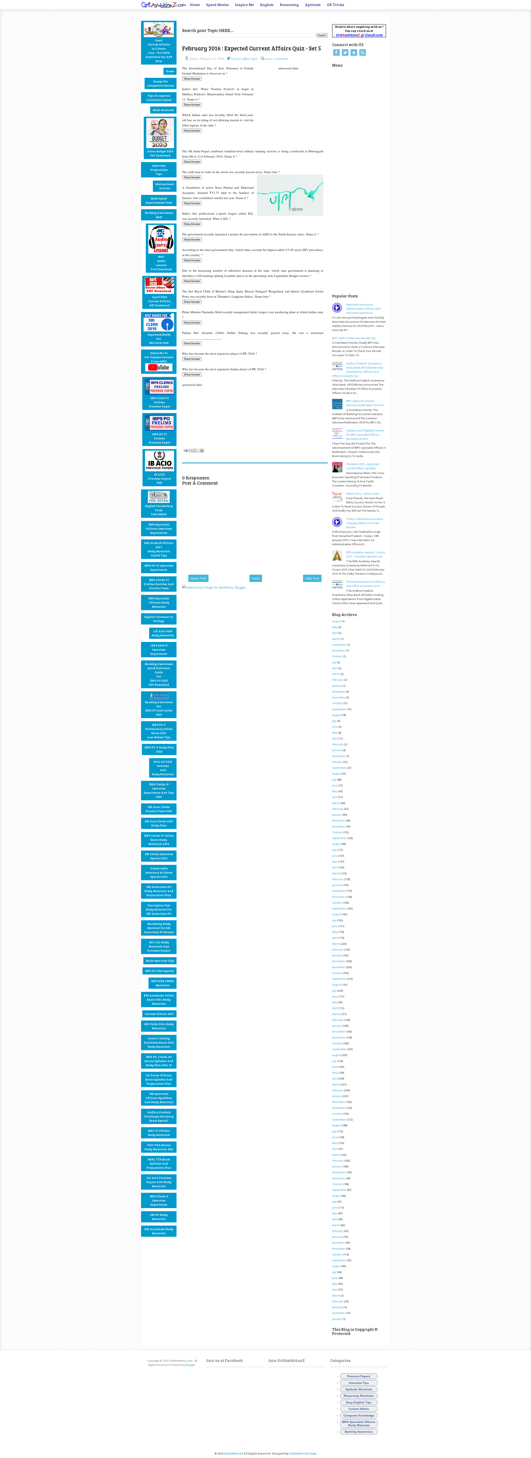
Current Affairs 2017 (159, 1014)
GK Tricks (335, 4)
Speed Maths (217, 4)
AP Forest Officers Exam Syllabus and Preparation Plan (158, 1079)
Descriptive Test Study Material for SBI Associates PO (159, 909)
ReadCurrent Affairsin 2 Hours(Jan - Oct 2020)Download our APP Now (158, 50)
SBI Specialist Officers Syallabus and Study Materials (158, 1098)
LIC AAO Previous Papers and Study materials (158, 1182)
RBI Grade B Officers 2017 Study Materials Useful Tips (158, 549)
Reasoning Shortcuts (359, 1395)
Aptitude (313, 4)
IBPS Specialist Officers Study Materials (158, 602)
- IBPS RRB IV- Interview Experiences (159, 649)
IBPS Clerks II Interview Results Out (353, 338)
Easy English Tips (358, 1402)
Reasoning (289, 4)
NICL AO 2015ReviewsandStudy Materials (163, 768)
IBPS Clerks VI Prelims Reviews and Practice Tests (159, 584)
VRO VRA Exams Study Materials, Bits (158, 1147)
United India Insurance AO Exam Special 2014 (159, 872)
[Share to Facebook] (202, 451)
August (336, 621)
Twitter (345, 52)
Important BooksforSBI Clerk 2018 (159, 338)
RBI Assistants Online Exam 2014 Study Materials (159, 999)
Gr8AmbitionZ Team (302, 1453)
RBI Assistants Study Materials (158, 1231)
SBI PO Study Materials (159, 1217)
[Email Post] (185, 450)
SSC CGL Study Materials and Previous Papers (158, 946)
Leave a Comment (276, 58)
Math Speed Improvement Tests (158, 200)
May (334, 627)
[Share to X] (198, 451)
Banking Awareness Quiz (159, 215)
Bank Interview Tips (160, 961)
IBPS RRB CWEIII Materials (162, 983)
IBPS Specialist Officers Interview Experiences (159, 528)
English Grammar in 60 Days (159, 619)
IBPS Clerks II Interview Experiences (159, 1200)
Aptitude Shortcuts (358, 1389)
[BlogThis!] (194, 451)
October (337, 656)
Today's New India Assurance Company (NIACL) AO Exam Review (364, 523)
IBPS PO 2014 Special (159, 971)
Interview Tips (359, 1383)
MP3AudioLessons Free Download (161, 263)
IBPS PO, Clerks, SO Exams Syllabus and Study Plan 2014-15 (159, 1061)
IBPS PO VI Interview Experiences (158, 567)
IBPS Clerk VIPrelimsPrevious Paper (159, 402)
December (338, 691)
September (339, 645)
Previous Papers (358, 1376)
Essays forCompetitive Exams (160, 83)
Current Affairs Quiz (244, 58)
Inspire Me (244, 4)
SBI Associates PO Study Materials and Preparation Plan (158, 891)
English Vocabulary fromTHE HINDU (159, 510)
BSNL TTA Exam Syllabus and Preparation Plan (158, 1163)
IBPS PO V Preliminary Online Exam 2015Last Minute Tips (159, 731)
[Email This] (190, 451)
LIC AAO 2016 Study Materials (163, 633)
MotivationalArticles (164, 186)
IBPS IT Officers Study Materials (159, 1133)
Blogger (190, 1365)
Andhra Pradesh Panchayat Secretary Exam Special (159, 1116)
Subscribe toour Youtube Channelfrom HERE (158, 357)
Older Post (312, 578)
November (338, 650)
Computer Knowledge (358, 1415)
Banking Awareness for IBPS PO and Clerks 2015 (159, 708)
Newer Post (198, 578)
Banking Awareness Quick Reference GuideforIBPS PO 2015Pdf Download (159, 674)
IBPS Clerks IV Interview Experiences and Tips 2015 (159, 790)
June (335, 726)
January (337, 686)
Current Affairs (358, 1408)
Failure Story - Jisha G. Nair (362, 493)
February (337, 680)
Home (195, 4)
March (336, 639)
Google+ (354, 52)
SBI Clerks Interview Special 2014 (159, 856)
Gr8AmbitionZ (234, 1453)
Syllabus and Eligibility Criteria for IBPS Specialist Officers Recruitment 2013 (365, 435)
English (267, 4)
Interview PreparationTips (159, 170)
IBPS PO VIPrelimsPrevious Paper (159, 438)
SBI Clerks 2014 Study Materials (159, 1026)
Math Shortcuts (163, 110)
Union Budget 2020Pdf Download (160, 153)
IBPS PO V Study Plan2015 (159, 749)
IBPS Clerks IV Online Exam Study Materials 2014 (159, 839)
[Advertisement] (230, 20)
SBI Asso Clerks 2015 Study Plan (159, 823)
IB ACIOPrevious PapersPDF (159, 478)
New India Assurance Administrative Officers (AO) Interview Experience (363, 309)
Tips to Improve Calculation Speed (159, 98)
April (335, 633)
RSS (362, 52)
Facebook (336, 52)
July (334, 662)
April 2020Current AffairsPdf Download (159, 301)
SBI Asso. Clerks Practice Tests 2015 (159, 809)
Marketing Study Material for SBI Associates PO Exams (159, 928)
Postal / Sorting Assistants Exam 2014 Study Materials (159, 1042)
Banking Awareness (359, 1431)
